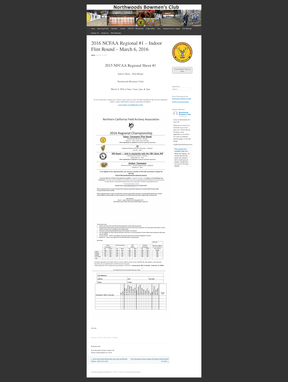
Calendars (114, 28)
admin (93, 55)
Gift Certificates (116, 33)
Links (159, 28)
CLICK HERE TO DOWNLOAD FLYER (130, 105)
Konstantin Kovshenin (133, 372)
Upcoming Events (103, 28)
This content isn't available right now (181, 150)
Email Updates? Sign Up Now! (182, 70)
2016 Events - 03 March (111, 337)
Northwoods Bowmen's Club (185, 113)
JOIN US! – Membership (136, 28)
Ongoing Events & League (171, 28)
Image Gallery (150, 28)
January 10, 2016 (101, 55)
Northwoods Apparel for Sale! (181, 99)
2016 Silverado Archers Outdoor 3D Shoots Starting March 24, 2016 (102, 351)
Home (93, 28)
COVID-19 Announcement (180, 102)
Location (122, 28)
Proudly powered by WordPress (101, 372)
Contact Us (105, 33)
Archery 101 (95, 33)
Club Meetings (187, 28)
